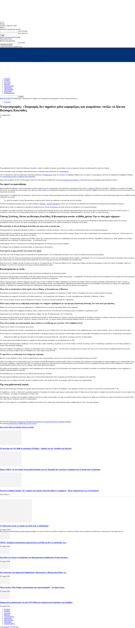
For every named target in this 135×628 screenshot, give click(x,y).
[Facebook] (3, 120)
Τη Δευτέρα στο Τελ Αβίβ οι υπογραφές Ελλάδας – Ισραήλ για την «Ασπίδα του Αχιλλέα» (36, 448)
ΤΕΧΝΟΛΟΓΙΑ (9, 86)
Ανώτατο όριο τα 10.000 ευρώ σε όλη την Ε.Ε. (22, 423)
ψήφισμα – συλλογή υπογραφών (49, 204)
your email (21, 42)
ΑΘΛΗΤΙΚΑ (8, 88)
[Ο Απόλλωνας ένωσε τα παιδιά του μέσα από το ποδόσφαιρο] (16, 522)
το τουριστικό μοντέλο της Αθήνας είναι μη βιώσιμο (18, 176)
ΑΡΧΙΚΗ (7, 79)
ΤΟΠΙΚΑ (7, 80)
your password (22, 33)
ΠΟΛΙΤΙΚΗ (8, 91)
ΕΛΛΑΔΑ (7, 82)
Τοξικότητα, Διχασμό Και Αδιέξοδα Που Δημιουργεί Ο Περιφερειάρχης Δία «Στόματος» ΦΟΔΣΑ (40, 422)
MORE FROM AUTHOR (25, 427)
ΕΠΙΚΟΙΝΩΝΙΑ (9, 93)
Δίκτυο (91, 188)
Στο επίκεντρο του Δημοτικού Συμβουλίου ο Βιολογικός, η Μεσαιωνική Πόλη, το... (33, 572)
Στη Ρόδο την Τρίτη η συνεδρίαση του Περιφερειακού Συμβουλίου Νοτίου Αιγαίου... (34, 557)
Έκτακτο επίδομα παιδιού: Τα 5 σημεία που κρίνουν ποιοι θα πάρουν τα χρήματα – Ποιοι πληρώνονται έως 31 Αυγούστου (49, 491)
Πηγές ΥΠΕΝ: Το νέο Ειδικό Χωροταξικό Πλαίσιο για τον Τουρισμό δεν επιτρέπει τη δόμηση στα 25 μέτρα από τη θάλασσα (50, 469)
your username (22, 31)
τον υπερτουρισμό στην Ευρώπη (68, 180)
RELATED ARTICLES (8, 427)
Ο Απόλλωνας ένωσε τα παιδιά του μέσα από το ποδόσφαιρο (24, 526)
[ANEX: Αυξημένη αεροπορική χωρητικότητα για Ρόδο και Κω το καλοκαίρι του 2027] (5, 539)
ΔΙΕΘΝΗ (7, 84)
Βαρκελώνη (48, 175)
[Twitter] (10, 120)
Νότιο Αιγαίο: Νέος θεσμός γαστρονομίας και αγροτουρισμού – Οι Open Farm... (32, 587)
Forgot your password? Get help (10, 37)
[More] (17, 120)
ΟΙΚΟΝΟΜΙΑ (8, 89)
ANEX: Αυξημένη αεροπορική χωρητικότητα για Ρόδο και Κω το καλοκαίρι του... (33, 543)
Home (2, 98)
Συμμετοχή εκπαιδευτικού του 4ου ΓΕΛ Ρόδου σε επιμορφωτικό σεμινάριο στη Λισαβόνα (36, 602)
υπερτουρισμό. (64, 171)
